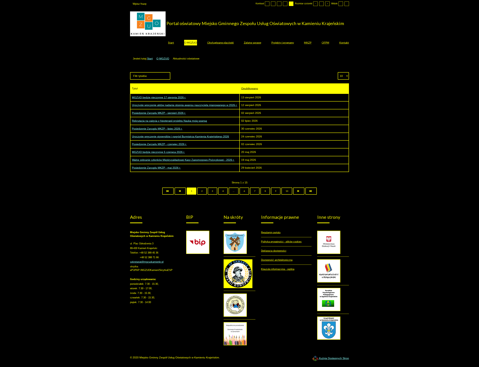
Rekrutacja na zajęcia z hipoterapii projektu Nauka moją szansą (169, 120)
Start (150, 58)
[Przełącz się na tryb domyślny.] (267, 3)
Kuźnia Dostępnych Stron (333, 358)
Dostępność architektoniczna (276, 260)
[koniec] (311, 191)
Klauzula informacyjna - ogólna (277, 269)
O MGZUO (162, 58)
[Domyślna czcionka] (321, 3)
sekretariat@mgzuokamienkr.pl (147, 261)
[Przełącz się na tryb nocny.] (273, 3)
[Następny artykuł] (298, 191)
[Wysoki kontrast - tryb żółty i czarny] (291, 3)
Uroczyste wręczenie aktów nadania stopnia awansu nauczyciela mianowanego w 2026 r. (184, 105)
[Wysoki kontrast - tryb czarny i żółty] (285, 3)
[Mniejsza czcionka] (315, 3)
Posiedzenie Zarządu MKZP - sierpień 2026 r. (159, 112)
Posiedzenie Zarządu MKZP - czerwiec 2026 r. (159, 144)
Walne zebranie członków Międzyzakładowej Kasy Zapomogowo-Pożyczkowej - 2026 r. (183, 159)
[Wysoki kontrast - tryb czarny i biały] (279, 3)
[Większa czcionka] (327, 3)
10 (287, 191)
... (233, 191)
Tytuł (135, 88)
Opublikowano (249, 88)
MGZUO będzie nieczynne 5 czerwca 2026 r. (158, 152)
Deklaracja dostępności (273, 250)
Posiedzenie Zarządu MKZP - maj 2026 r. (156, 167)
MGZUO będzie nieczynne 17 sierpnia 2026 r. (159, 97)
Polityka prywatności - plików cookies (281, 241)
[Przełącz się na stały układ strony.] (340, 3)
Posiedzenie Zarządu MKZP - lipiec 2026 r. (157, 128)
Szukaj (155, 4)
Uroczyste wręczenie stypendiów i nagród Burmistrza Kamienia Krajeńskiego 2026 (180, 136)
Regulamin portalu (270, 232)
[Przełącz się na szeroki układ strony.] (346, 3)
